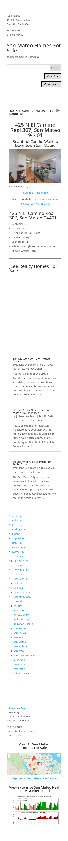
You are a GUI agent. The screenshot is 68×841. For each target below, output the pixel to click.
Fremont (18, 556)
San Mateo (19, 642)
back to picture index (35, 193)
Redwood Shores (23, 624)
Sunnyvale (19, 660)
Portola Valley (21, 615)
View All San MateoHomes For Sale (34, 746)
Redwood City (21, 619)
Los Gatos (19, 574)
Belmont (17, 520)
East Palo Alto (20, 547)
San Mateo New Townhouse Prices (31, 360)
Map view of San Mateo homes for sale (34, 778)
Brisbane (17, 525)
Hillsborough (20, 561)
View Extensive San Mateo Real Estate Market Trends (34, 789)
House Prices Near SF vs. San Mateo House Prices (32, 411)
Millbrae (18, 583)
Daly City (17, 543)
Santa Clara (20, 646)
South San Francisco (25, 655)
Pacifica (17, 606)
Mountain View (22, 597)
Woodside (19, 669)
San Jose (18, 637)
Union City (19, 664)
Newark (17, 601)
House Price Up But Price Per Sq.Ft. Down (32, 463)
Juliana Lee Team (26, 364)
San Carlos (19, 633)
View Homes (51, 84)
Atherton (17, 516)
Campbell (17, 534)
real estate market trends (28, 368)
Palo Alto (18, 610)
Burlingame (19, 529)
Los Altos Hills (21, 570)
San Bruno (19, 628)
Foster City (18, 552)
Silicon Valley (21, 673)
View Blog (52, 76)
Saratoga (18, 651)
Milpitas (18, 588)
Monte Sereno (21, 592)
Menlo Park (20, 579)
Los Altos (18, 565)
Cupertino (18, 538)
